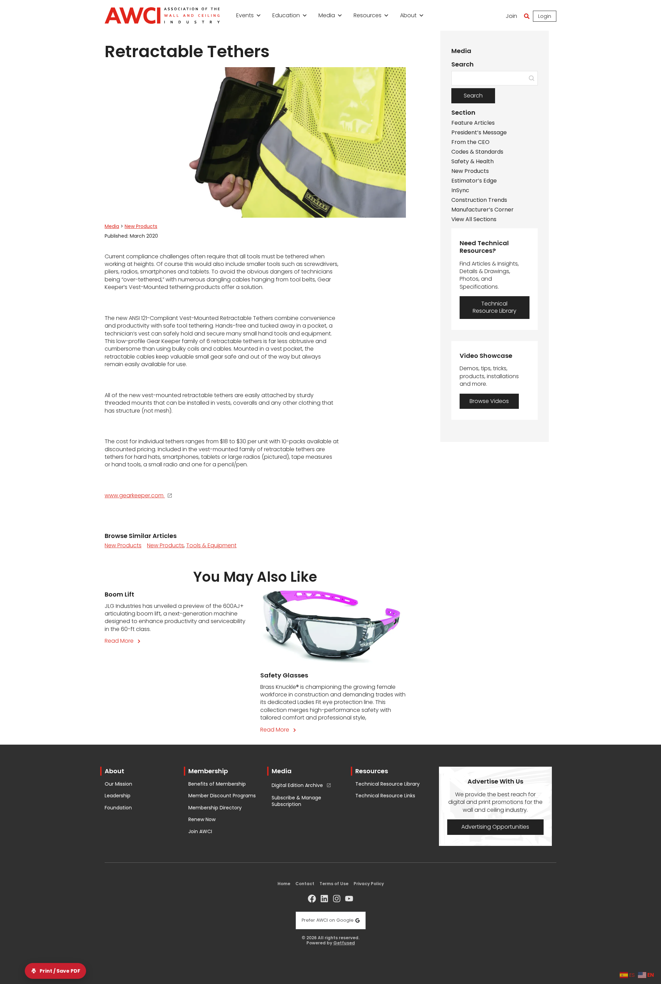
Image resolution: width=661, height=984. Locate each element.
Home (283, 884)
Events (245, 15)
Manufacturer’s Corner (482, 209)
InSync (460, 190)
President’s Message (479, 132)
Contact (304, 884)
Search (473, 96)
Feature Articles (473, 123)
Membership (208, 771)
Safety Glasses (284, 675)
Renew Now (202, 819)
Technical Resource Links (385, 796)
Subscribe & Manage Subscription (296, 801)
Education (286, 15)
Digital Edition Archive (297, 785)
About (408, 15)
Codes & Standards (477, 151)
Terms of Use (333, 884)
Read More (124, 641)
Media (326, 15)
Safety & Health (472, 161)
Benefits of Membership (217, 784)
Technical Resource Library (387, 784)
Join (511, 16)
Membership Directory (215, 808)
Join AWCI (200, 831)
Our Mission (118, 784)
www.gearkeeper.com (134, 495)
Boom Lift (119, 594)
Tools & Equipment (211, 545)
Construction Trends (479, 200)
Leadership (117, 796)
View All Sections (473, 219)
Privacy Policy (369, 884)
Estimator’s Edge (474, 180)
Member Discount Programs (222, 796)
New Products (141, 226)
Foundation (118, 808)
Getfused (344, 943)
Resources (367, 15)
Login (544, 16)
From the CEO (470, 142)
